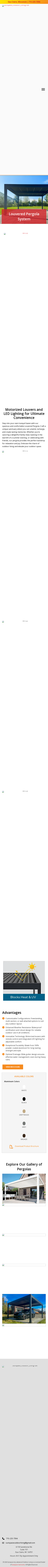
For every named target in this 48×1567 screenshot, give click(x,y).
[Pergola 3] (24, 1248)
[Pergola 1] (24, 1188)
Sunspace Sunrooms (18, 1565)
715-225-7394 (34, 2)
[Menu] (43, 89)
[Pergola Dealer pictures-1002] (24, 1279)
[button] (12, 1067)
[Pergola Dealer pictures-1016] (24, 1339)
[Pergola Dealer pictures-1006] (24, 1309)
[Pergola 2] (24, 1218)
